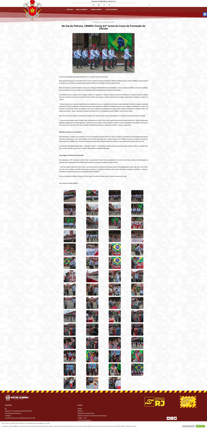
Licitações (8, 415)
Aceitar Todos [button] (200, 426)
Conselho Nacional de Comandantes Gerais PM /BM (20, 418)
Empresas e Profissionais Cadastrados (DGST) (18, 411)
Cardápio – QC (82, 418)
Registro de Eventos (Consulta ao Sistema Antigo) (92, 415)
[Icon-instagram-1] (109, 5)
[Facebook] (168, 418)
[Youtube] (175, 418)
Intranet (80, 408)
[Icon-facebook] (104, 5)
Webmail (80, 411)
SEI (6, 408)
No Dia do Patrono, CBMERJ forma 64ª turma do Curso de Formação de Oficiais (103, 27)
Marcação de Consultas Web (86, 413)
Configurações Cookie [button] (188, 426)
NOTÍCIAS (70, 9)
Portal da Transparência (84, 420)
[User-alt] (93, 5)
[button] (205, 14)
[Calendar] (99, 5)
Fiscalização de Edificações (13, 413)
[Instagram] (171, 418)
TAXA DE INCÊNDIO (111, 9)
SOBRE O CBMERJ (96, 9)
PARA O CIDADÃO (81, 9)
